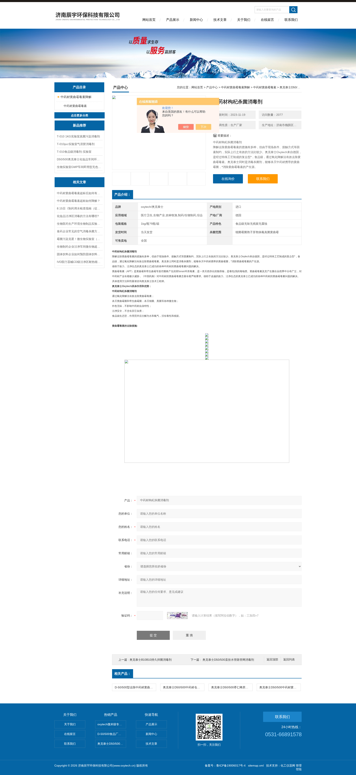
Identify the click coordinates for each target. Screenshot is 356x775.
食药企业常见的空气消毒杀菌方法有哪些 (79, 231)
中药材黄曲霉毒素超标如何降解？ (78, 200)
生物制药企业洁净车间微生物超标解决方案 (79, 246)
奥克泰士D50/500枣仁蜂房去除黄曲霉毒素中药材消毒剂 (231, 687)
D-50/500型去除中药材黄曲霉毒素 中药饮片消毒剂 (135, 687)
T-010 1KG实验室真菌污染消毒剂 (78, 136)
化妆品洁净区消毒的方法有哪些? (78, 216)
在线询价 (228, 179)
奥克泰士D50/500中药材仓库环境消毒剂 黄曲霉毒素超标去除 (183, 687)
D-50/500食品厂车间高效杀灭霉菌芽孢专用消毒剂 (111, 734)
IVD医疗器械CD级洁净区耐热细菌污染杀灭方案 (79, 261)
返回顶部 (272, 659)
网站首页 (149, 19)
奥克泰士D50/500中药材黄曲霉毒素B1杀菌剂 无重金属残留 (280, 687)
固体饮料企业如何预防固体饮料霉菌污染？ (79, 254)
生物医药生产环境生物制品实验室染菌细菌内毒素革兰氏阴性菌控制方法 (79, 223)
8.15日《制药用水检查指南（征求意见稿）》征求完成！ (79, 208)
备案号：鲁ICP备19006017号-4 (225, 765)
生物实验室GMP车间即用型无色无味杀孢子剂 (79, 167)
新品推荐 (79, 125)
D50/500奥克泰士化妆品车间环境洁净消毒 (79, 159)
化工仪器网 (288, 765)
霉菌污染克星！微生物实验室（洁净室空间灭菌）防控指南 (79, 239)
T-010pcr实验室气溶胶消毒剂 (76, 144)
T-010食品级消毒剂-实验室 (74, 151)
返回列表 (289, 659)
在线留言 (267, 19)
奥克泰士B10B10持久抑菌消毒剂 (151, 659)
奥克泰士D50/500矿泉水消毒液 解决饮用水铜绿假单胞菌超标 (111, 743)
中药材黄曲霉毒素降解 (76, 97)
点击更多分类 (79, 115)
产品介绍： (122, 194)
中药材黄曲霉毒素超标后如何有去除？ (79, 193)
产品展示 (172, 19)
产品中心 (212, 87)
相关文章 (79, 182)
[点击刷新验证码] (177, 615)
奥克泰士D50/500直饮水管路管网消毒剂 (228, 659)
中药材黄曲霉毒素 (75, 106)
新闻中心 (196, 19)
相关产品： (122, 673)
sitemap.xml (256, 765)
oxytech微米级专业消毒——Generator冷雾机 (111, 724)
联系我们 (291, 19)
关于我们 (243, 19)
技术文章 (220, 19)
